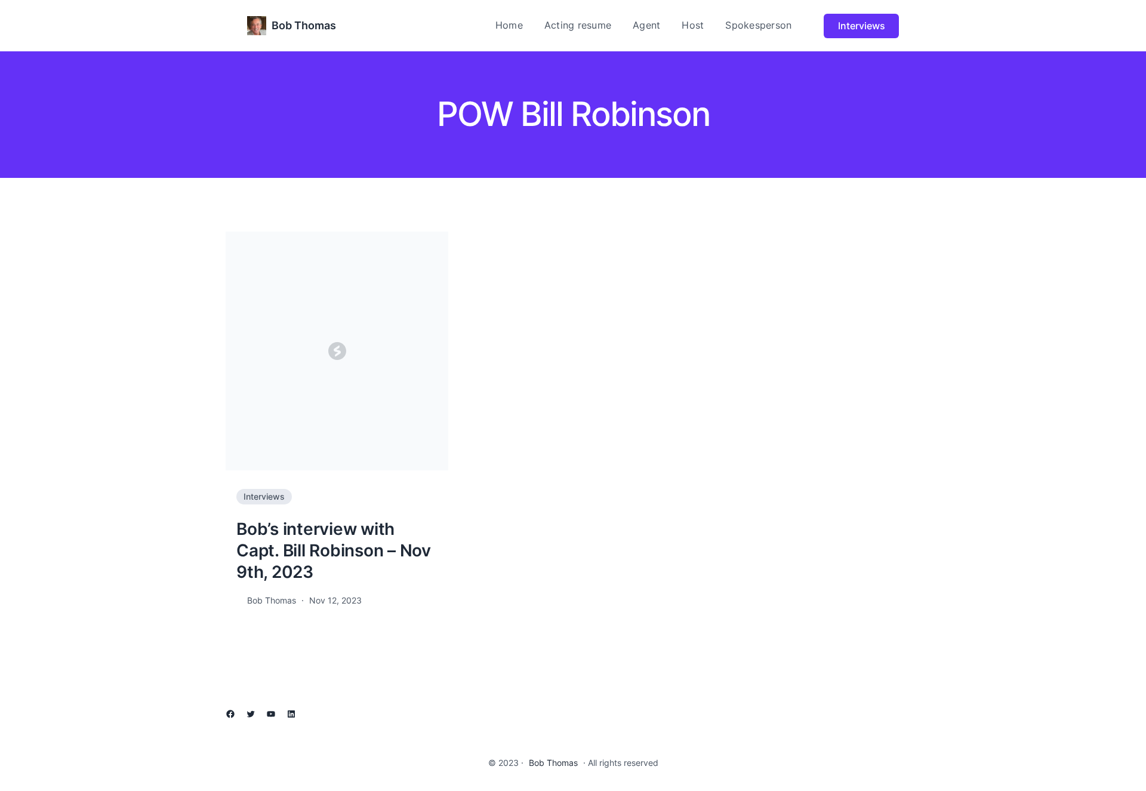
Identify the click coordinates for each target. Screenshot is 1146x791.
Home (509, 25)
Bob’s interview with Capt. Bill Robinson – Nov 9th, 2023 (333, 551)
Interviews (861, 26)
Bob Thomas (304, 25)
